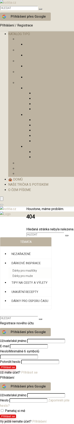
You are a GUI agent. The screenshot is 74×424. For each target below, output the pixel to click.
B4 (35, 136)
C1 (35, 152)
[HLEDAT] (40, 9)
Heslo (19, 351)
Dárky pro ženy (27, 50)
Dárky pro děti (26, 61)
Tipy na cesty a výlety (29, 283)
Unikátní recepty (25, 292)
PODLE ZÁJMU (36, 88)
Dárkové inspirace (26, 263)
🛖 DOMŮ (15, 179)
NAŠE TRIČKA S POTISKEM (28, 184)
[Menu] (1, 199)
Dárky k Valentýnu (29, 174)
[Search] (1, 204)
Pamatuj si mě (14, 411)
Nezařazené (21, 254)
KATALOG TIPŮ (19, 34)
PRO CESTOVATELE (47, 93)
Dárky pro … (24, 72)
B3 (35, 130)
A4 (35, 109)
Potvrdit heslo (10, 362)
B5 (35, 141)
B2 (35, 125)
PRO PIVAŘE (42, 99)
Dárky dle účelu (27, 83)
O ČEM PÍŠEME (19, 190)
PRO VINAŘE (42, 104)
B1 (35, 120)
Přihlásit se (8, 367)
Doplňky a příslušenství (50, 157)
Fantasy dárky (26, 163)
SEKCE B (31, 115)
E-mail (4, 346)
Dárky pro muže (27, 39)
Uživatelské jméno (13, 341)
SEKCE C (31, 147)
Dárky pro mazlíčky (25, 270)
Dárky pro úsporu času (30, 301)
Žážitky (21, 168)
